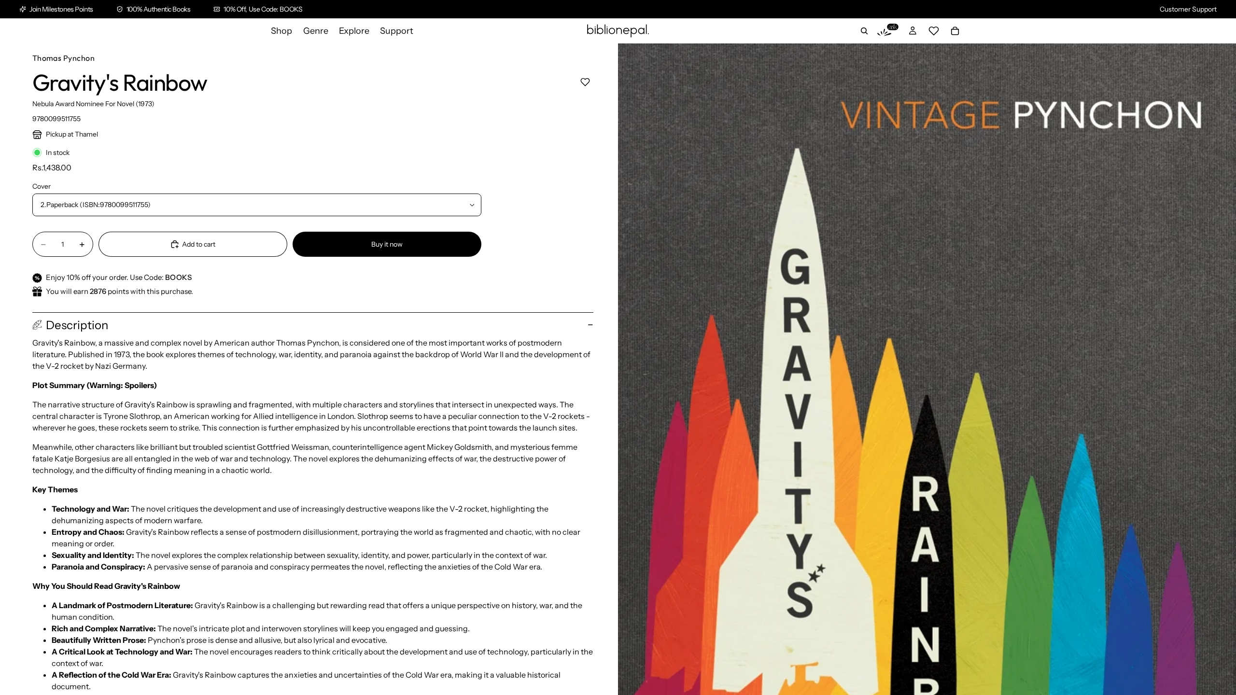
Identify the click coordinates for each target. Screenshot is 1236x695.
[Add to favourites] (584, 81)
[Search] (864, 31)
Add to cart (198, 244)
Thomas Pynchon (63, 58)
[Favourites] (933, 31)
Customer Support (1188, 9)
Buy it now (387, 244)
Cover (41, 186)
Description (77, 325)
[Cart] (955, 31)
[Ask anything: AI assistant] (888, 31)
